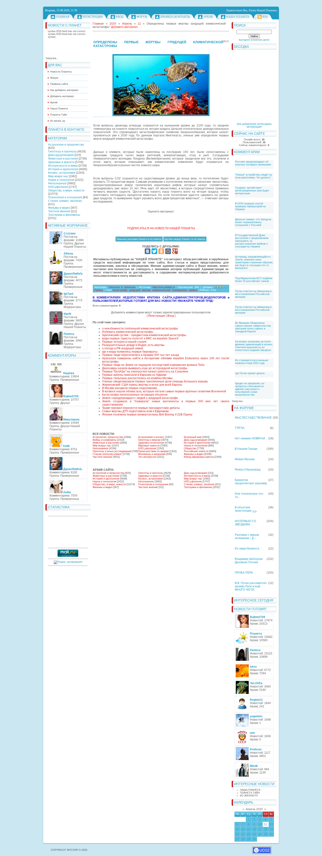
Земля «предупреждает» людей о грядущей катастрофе (140, 398)
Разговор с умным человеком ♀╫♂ (247, 536)
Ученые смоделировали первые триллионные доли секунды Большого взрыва (155, 381)
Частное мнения (59, 211)
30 (254, 839)
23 (254, 834)
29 (248, 839)
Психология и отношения (65, 197)
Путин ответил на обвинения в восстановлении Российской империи (253, 294)
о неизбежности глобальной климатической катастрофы (140, 328)
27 (237, 839)
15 (248, 829)
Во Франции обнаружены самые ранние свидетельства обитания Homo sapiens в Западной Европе (253, 327)
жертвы (146, 290)
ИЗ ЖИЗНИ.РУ (249, 795)
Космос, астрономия (61, 172)
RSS (265, 16)
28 (243, 839)
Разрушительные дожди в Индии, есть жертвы (133, 345)
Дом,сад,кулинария (61, 155)
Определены (179, 290)
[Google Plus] (175, 251)
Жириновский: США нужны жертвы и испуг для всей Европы (142, 384)
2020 (113, 23)
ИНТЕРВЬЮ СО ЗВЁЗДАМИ (245, 522)
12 (271, 824)
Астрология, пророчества (108, 437)
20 (237, 834)
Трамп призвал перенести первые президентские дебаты (141, 408)
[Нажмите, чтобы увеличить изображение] (161, 85)
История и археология (63, 169)
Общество (190, 448)
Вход (119, 16)
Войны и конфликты (104, 439)
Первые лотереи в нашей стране (124, 341)
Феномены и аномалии (151, 454)
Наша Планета (237, 16)
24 (259, 834)
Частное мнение (102, 456)
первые (193, 290)
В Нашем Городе (246, 448)
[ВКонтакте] (147, 251)
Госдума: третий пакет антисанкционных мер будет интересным (252, 190)
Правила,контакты (175, 16)
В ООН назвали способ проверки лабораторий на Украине (250, 206)
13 (237, 829)
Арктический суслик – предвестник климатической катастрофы (144, 335)
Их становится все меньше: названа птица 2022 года (252, 361)
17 (259, 829)
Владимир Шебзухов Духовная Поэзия (248, 560)
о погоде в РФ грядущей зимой (122, 348)
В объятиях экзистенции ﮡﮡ (245, 509)
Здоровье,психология (151, 442)
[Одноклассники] (161, 251)
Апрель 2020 (254, 809)
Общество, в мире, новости (66, 190)
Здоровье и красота (61, 162)
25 (265, 834)
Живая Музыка (245, 459)
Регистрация (93, 16)
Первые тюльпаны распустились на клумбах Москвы (137, 378)
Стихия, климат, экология (65, 201)
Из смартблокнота (247, 548)
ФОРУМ (141, 16)
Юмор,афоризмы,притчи (199, 456)
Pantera (98, 290)
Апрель (127, 23)
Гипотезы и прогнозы (62, 151)
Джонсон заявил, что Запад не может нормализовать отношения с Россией (253, 222)
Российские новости (196, 451)
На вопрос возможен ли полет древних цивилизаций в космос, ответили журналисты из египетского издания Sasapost (254, 345)
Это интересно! (147, 456)
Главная (62, 16)
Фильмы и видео (59, 207)
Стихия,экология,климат (107, 454)
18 (265, 829)
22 (248, 834)
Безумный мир (193, 437)
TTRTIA (239, 428)
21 (243, 834)
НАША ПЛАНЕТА (250, 789)
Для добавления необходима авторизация (254, 125)
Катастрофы (120, 290)
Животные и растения (63, 158)
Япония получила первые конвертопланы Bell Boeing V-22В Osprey (147, 414)
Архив (208, 16)
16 (254, 829)
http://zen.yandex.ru (164, 287)
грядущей (134, 290)
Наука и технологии (61, 180)
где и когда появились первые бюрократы (129, 351)
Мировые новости (149, 445)
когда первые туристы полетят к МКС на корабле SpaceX (140, 338)
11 (265, 824)
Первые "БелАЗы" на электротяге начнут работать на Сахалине (145, 371)
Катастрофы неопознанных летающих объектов (134, 394)
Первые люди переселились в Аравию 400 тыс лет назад (140, 355)
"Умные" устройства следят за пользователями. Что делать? (253, 176)
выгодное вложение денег (254, 39)
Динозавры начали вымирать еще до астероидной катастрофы (144, 368)
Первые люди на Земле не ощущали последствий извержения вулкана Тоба (153, 365)
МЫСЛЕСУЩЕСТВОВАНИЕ (253, 417)
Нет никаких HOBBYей (250, 438)
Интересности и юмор (63, 165)
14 (243, 829)
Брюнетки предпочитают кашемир (251, 481)
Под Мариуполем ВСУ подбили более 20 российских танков (253, 279)
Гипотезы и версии (149, 439)
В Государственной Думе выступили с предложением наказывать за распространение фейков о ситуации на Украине (251, 241)
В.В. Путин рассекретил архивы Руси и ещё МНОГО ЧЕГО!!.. (251, 586)
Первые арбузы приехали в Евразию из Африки (134, 374)
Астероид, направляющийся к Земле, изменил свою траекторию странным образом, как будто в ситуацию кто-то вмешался (254, 262)
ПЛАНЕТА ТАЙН (250, 792)
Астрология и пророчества (66, 144)
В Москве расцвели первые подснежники (129, 388)
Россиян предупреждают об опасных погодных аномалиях (253, 163)
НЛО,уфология (58, 187)
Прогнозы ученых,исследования (112, 451)
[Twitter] (154, 251)
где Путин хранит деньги (249, 373)
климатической (161, 290)
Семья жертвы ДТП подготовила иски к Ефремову (135, 411)
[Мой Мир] (168, 251)
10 (259, 824)
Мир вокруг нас (58, 176)
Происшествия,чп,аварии (153, 451)
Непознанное (57, 183)
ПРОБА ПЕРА (244, 572)
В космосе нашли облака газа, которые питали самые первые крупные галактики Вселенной (164, 391)
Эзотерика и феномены (64, 214)
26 (271, 834)
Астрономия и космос (151, 437)
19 (271, 829)
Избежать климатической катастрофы (127, 331)
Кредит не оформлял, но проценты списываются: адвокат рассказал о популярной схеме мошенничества (249, 389)
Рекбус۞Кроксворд (247, 469)
